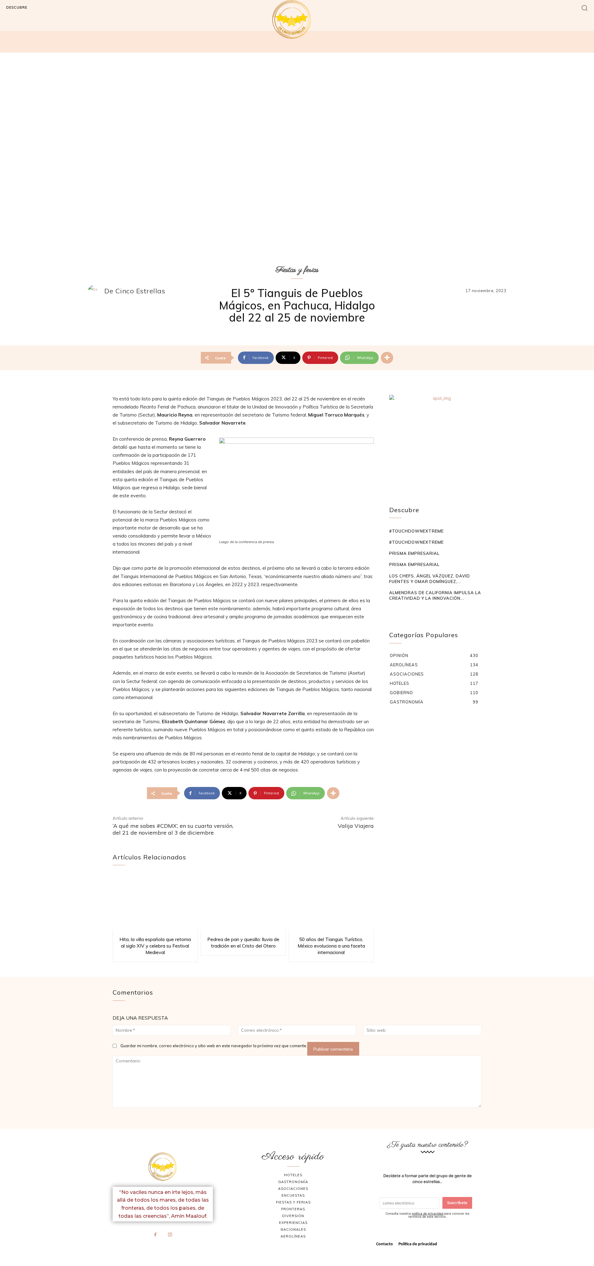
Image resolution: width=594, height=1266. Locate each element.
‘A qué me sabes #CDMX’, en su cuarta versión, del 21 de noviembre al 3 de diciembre (173, 829)
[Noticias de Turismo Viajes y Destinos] (297, 19)
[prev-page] (393, 610)
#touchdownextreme (416, 531)
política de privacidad (427, 1213)
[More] (387, 358)
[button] (584, 7)
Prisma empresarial (414, 553)
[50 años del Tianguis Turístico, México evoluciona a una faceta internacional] (331, 902)
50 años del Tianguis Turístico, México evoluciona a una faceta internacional (331, 945)
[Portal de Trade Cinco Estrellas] (163, 1166)
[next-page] (402, 610)
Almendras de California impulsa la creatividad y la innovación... (435, 595)
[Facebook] (155, 1235)
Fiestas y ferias (297, 270)
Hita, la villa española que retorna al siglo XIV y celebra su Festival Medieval (155, 945)
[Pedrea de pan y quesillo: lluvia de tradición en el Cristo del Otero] (243, 902)
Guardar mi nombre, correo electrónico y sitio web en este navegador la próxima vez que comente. (213, 1045)
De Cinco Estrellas (134, 291)
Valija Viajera (356, 825)
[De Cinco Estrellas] (95, 291)
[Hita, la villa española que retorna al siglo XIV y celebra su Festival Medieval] (155, 902)
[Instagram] (170, 1235)
